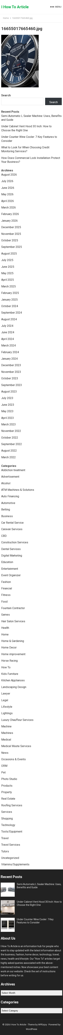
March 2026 (8, 207)
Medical (6, 739)
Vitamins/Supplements (15, 864)
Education (7, 562)
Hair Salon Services (13, 621)
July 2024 (7, 325)
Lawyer (5, 693)
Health (5, 627)
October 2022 (9, 437)
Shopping (7, 818)
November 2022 (11, 431)
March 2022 (8, 457)
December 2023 (11, 365)
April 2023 (7, 418)
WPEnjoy (42, 1024)
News (4, 752)
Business (7, 516)
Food (4, 601)
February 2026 (10, 214)
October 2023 (9, 378)
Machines (7, 733)
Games (5, 614)
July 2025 (7, 260)
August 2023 (9, 391)
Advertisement (10, 476)
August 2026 (9, 174)
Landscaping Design (13, 687)
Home (6, 18)
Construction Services (14, 542)
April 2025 (7, 279)
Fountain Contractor (13, 608)
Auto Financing (10, 496)
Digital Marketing (11, 555)
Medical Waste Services (16, 746)
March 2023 (8, 424)
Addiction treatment (13, 470)
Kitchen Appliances (13, 680)
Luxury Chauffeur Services (17, 720)
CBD (4, 536)
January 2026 (9, 220)
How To (5, 667)
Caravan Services (11, 529)
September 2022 (11, 444)
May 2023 (7, 411)
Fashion (6, 582)
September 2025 (11, 247)
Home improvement (13, 654)
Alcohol (5, 483)
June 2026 (7, 187)
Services (6, 812)
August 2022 (9, 450)
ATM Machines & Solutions (17, 489)
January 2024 (9, 358)
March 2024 (8, 345)
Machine (6, 726)
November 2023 (11, 372)
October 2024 (9, 306)
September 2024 (11, 312)
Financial (6, 588)
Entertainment (9, 568)
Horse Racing (9, 660)
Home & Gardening (12, 641)
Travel (5, 838)
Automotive (8, 503)
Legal (4, 700)
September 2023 (11, 385)
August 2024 (9, 319)
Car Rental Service (12, 522)
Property (6, 792)
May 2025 (7, 273)
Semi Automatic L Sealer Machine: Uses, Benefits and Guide (39, 886)
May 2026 (7, 194)
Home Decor (9, 647)
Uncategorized (10, 858)
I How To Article (15, 7)
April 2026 (7, 201)
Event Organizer (11, 575)
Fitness (5, 595)
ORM (4, 765)
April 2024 (7, 339)
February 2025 (10, 293)
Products (6, 785)
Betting (5, 509)
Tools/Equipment (11, 831)
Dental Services (11, 549)
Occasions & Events (13, 759)
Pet (3, 772)
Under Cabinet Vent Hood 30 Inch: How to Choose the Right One (39, 903)
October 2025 (9, 240)
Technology (8, 825)
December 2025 (11, 227)
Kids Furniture (9, 674)
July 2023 (7, 398)
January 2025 (9, 299)
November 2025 (11, 234)
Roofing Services (11, 805)
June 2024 (7, 332)
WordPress (31, 1029)
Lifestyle (6, 706)
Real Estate (8, 798)
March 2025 (8, 286)
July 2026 (7, 181)
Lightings (7, 713)
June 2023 (7, 404)
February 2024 (10, 352)
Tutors (5, 851)
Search (6, 95)
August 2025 (9, 253)
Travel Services (10, 844)
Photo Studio (9, 779)
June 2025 (7, 266)
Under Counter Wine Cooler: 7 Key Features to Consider (35, 921)
